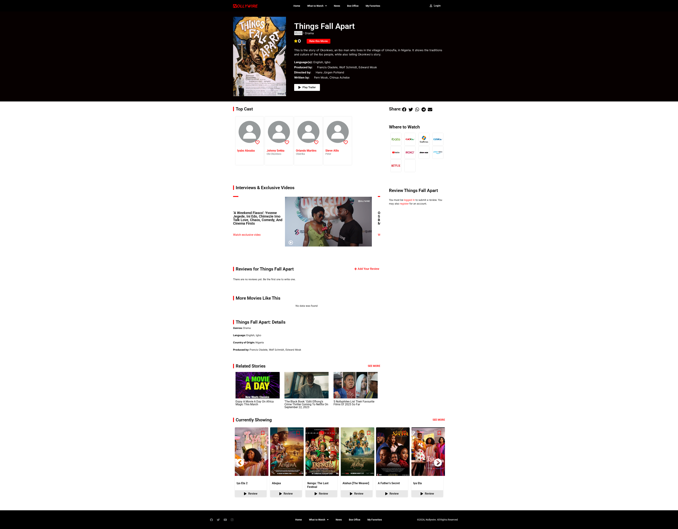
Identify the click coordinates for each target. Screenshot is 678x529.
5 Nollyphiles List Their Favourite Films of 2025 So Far (354, 403)
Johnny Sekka (275, 150)
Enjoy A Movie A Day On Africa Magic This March (255, 403)
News (337, 5)
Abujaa (276, 483)
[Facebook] (211, 520)
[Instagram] (232, 520)
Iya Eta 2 (242, 483)
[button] (404, 109)
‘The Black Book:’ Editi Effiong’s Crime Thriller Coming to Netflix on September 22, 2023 (306, 404)
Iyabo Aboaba (246, 150)
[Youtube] (225, 520)
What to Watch (315, 5)
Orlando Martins (306, 150)
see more (439, 419)
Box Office (353, 5)
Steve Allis (332, 150)
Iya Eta (417, 483)
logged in (409, 199)
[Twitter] (218, 520)
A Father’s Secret (389, 483)
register (404, 203)
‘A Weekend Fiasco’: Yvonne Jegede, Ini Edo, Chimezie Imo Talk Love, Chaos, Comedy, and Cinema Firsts (257, 218)
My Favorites (373, 5)
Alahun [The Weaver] (356, 483)
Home (296, 5)
